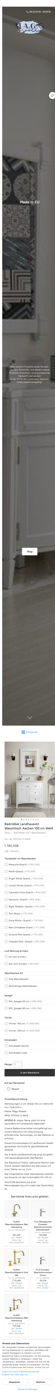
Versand (14, 851)
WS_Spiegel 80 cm (25, 1008)
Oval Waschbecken (19, 979)
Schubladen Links (18, 1052)
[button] (14, 1089)
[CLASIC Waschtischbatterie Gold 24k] (16, 1257)
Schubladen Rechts (19, 1045)
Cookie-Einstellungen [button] (27, 1389)
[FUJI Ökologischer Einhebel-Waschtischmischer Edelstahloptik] (43, 1209)
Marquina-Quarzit (24, 864)
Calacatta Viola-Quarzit (27, 892)
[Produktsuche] (52, 95)
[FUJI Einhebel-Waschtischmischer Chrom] (43, 1257)
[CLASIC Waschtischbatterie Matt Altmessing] (16, 1209)
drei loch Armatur (24, 963)
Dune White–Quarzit (26, 920)
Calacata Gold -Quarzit (27, 941)
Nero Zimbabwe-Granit (27, 927)
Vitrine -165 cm (24, 1023)
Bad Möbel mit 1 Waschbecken (30, 832)
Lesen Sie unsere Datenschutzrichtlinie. (21, 1371)
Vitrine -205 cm (24, 1030)
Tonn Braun (21, 913)
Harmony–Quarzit (24, 899)
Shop (7, 832)
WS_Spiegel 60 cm (25, 1001)
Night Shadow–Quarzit (27, 906)
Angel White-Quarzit (26, 878)
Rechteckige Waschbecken (23, 986)
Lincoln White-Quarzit (26, 885)
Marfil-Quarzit (22, 871)
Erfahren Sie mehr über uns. (15, 1374)
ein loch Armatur (17, 956)
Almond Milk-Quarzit (26, 934)
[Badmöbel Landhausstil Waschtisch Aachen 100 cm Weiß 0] (30, 780)
